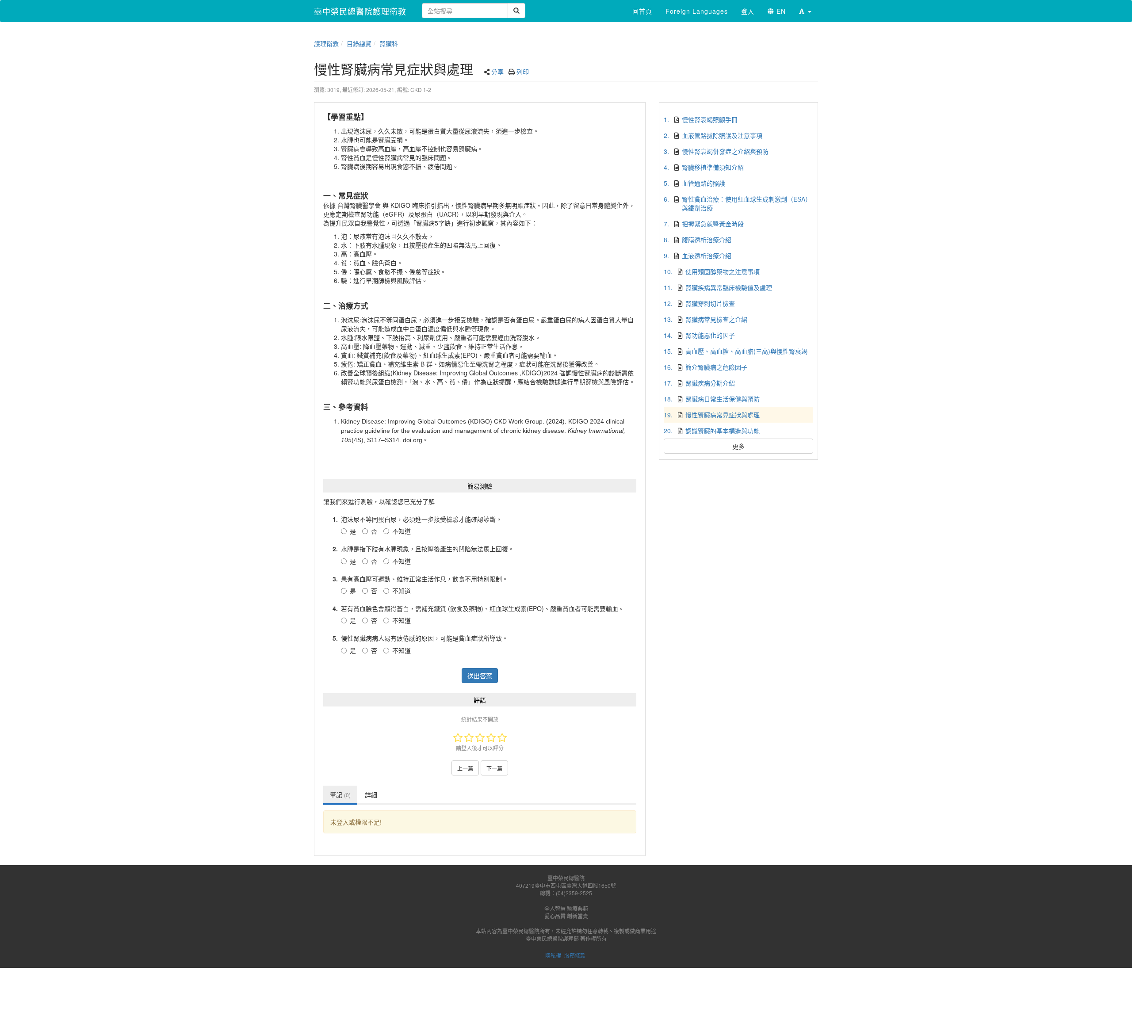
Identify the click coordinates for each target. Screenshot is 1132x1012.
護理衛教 (326, 43)
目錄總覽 (359, 43)
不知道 (401, 531)
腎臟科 (388, 43)
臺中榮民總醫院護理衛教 (360, 11)
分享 (497, 71)
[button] (805, 11)
